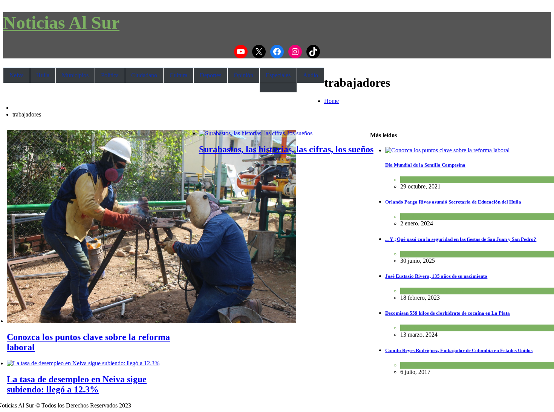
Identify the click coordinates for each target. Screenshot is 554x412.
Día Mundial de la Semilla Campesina (425, 165)
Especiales (278, 75)
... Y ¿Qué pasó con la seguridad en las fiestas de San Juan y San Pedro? (460, 239)
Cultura (178, 75)
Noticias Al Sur (61, 22)
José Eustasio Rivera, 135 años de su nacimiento (436, 276)
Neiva (16, 75)
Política (110, 75)
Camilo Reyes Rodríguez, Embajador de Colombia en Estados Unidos (459, 350)
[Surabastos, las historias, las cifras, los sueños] (255, 133)
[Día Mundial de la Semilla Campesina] (447, 150)
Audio (310, 75)
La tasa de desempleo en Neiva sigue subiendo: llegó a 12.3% (77, 384)
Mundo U (412, 179)
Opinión (243, 75)
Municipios (75, 75)
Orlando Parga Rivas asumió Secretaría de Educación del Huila (453, 202)
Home (331, 101)
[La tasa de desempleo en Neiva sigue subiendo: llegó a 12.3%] (83, 363)
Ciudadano (144, 75)
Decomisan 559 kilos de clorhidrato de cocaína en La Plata (447, 313)
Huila (42, 75)
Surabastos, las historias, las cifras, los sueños (286, 149)
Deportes (210, 75)
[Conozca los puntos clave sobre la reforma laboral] (151, 321)
